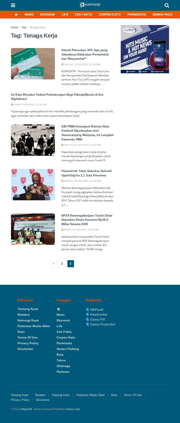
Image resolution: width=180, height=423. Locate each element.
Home (14, 27)
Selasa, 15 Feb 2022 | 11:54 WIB (82, 64)
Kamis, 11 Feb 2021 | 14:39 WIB (81, 229)
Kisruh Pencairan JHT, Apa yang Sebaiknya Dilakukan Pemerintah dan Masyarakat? (85, 54)
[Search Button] (167, 5)
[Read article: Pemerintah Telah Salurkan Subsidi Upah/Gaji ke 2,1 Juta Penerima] (33, 184)
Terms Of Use (28, 337)
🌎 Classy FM (95, 319)
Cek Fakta (83, 14)
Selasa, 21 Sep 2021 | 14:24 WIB (82, 145)
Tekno (61, 360)
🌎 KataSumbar (97, 314)
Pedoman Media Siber (34, 326)
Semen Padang (165, 14)
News (29, 14)
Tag (24, 27)
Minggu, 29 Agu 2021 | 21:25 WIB (82, 181)
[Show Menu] (13, 5)
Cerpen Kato (110, 14)
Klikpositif (26, 409)
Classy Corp (72, 409)
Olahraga (63, 366)
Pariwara (63, 371)
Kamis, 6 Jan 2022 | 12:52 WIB (30, 104)
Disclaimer (25, 349)
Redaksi (24, 314)
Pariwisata (136, 14)
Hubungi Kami (28, 320)
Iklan (21, 331)
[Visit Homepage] (90, 5)
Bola (60, 354)
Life (64, 14)
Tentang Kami (28, 309)
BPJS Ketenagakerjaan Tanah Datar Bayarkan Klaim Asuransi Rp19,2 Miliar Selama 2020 (86, 220)
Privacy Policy (28, 343)
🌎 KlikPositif (94, 309)
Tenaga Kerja (38, 27)
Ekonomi (47, 14)
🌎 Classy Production (100, 324)
